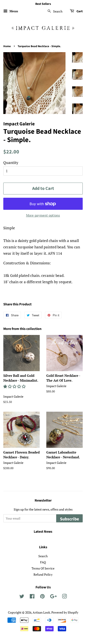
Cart (79, 11)
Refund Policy (43, 574)
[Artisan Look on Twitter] (21, 597)
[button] (14, 386)
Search (43, 556)
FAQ (43, 562)
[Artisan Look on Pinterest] (42, 597)
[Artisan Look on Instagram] (64, 597)
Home (7, 46)
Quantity (10, 162)
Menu (13, 11)
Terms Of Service (43, 568)
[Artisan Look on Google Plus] (53, 597)
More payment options (43, 215)
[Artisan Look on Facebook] (32, 597)
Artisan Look (41, 612)
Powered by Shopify (64, 612)
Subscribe (69, 519)
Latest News (43, 531)
